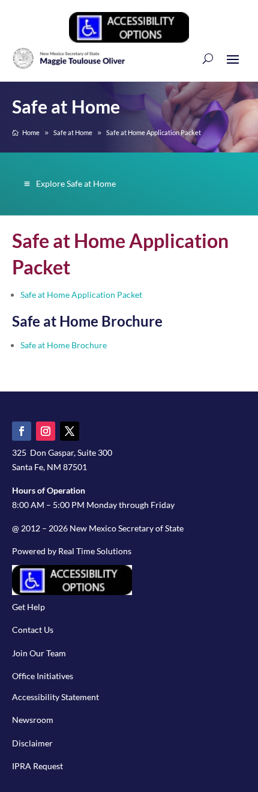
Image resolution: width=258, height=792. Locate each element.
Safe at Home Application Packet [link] (81, 294)
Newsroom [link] (32, 720)
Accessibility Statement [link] (55, 697)
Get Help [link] (28, 607)
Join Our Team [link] (39, 653)
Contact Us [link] (32, 629)
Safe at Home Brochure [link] (63, 345)
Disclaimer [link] (32, 743)
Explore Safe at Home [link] (76, 183)
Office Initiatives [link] (42, 676)
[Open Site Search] (208, 58)
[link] (129, 39)
